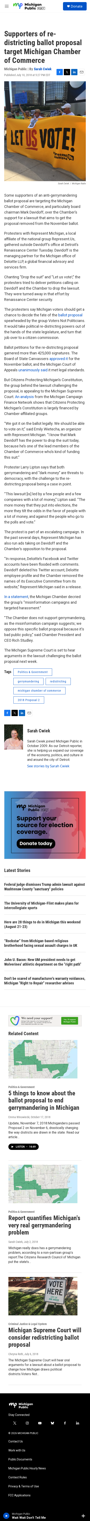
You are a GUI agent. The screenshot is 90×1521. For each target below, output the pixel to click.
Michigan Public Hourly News (27, 1468)
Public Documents (20, 1459)
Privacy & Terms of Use (23, 1486)
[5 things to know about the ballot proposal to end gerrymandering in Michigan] (42, 1059)
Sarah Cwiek (42, 69)
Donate (76, 6)
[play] (6, 1516)
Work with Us (16, 1450)
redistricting (58, 681)
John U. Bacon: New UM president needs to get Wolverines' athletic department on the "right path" (42, 961)
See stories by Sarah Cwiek (48, 766)
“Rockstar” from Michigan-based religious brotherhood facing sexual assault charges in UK (40, 943)
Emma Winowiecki (19, 1117)
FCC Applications (19, 1495)
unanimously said (33, 370)
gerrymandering (28, 681)
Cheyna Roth (15, 1354)
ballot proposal (69, 315)
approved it (59, 358)
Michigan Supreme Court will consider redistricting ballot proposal (44, 1337)
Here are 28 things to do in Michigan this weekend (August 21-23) (42, 924)
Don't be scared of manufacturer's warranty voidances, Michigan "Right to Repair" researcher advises (44, 980)
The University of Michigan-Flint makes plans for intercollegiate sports (41, 905)
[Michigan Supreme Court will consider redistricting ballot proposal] (42, 1296)
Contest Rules (17, 1477)
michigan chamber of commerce (39, 690)
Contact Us (15, 1441)
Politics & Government (33, 672)
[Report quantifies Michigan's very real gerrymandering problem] (42, 1184)
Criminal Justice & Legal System (27, 1324)
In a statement (16, 596)
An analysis (24, 397)
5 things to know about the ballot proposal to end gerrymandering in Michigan (43, 1100)
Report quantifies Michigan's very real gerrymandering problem (44, 1225)
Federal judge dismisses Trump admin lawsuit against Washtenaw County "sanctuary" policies (44, 886)
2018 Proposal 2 (29, 700)
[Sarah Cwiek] (13, 737)
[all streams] (84, 1516)
